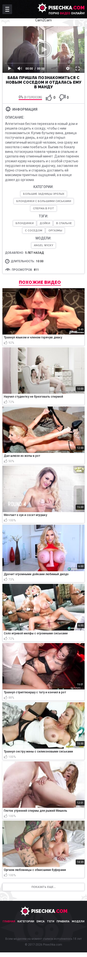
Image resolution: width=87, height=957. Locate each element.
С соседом (33, 230)
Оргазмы (55, 230)
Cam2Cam (43, 20)
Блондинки (24, 223)
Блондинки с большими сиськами (43, 201)
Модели (78, 921)
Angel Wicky (43, 245)
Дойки (45, 223)
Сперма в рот (43, 208)
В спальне (64, 223)
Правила (63, 921)
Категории (25, 921)
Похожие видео (40, 282)
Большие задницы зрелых (43, 194)
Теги (50, 921)
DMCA (40, 921)
